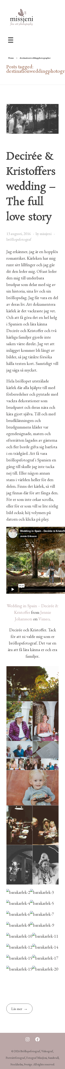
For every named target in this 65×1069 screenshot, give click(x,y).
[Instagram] (27, 1039)
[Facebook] (37, 1039)
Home (11, 57)
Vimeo (43, 619)
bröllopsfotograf (18, 239)
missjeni (46, 233)
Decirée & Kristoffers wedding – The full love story (31, 187)
